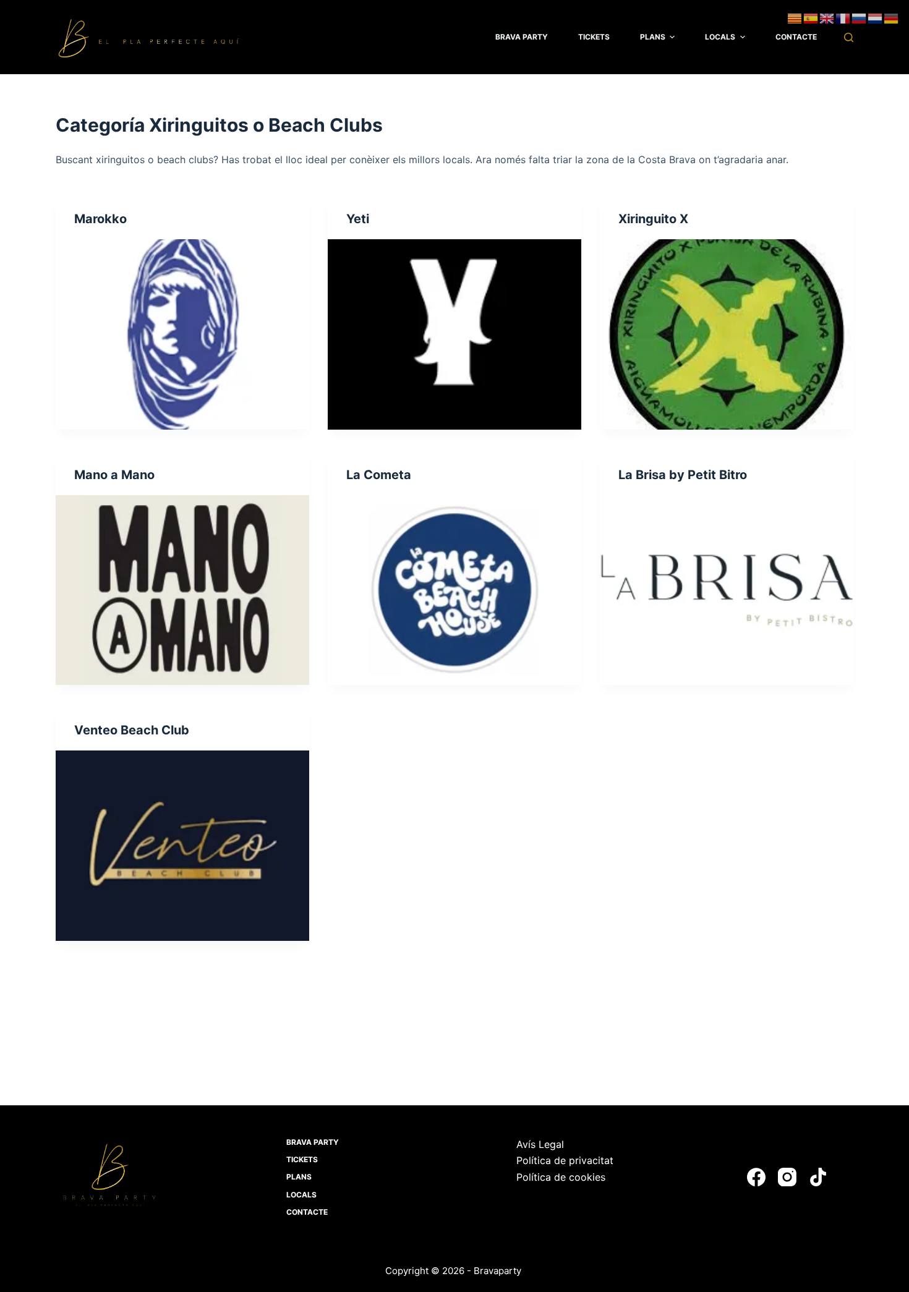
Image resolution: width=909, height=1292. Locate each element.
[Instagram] (787, 1177)
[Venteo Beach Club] (182, 845)
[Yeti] (454, 334)
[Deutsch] (892, 17)
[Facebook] (756, 1177)
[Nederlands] (876, 17)
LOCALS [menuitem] (720, 36)
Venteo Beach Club (131, 730)
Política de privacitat (564, 1160)
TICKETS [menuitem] (594, 36)
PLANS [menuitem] (652, 36)
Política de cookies (560, 1177)
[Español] (811, 17)
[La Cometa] (454, 590)
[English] (827, 17)
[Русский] (859, 17)
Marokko (100, 218)
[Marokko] (182, 334)
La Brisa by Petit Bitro (682, 474)
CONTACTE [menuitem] (796, 36)
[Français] (843, 17)
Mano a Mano (114, 474)
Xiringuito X (653, 218)
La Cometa (378, 474)
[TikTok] (818, 1177)
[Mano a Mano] (182, 590)
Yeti (357, 218)
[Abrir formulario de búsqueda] (848, 37)
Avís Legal (540, 1144)
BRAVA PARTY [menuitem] (521, 36)
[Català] (795, 17)
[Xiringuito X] (726, 334)
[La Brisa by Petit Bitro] (726, 590)
